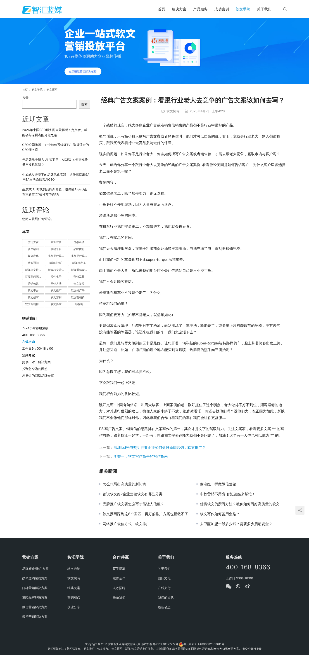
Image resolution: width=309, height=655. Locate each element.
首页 (161, 9)
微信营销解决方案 (35, 607)
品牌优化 (79, 249)
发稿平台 (56, 249)
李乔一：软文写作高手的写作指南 (141, 456)
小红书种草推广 (57, 255)
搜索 (25, 98)
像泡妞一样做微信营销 (218, 484)
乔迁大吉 (33, 242)
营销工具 (79, 276)
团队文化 (164, 578)
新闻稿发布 (79, 262)
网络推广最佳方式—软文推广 (126, 524)
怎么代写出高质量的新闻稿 (124, 484)
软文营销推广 (33, 304)
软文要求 (56, 304)
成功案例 (221, 9)
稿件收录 (56, 276)
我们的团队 (166, 597)
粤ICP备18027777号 (165, 644)
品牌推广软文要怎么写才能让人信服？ (133, 504)
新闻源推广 (56, 262)
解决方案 (179, 9)
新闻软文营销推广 (57, 269)
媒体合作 (119, 578)
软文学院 (243, 9)
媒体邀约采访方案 (35, 578)
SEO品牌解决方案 (35, 597)
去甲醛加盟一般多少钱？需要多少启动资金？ (236, 524)
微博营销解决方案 (35, 616)
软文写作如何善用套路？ (220, 514)
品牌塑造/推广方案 (35, 569)
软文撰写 (172, 111)
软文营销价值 (79, 297)
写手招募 (119, 569)
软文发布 (102, 648)
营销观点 (73, 597)
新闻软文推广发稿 (34, 269)
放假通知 (33, 262)
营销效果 (33, 283)
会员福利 (33, 249)
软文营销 (56, 297)
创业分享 (73, 607)
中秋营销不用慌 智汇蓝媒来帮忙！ (227, 494)
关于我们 (264, 9)
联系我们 (119, 597)
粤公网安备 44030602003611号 (203, 644)
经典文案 (73, 588)
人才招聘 (119, 588)
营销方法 (56, 283)
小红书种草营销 (80, 255)
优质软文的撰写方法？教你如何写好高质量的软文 (240, 504)
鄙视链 (79, 304)
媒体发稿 (33, 255)
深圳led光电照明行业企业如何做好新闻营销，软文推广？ (160, 447)
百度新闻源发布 (34, 276)
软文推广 (56, 290)
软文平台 (33, 290)
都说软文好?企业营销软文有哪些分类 (132, 494)
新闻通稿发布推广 (80, 269)
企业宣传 (56, 242)
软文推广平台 (79, 290)
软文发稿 (79, 283)
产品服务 (200, 9)
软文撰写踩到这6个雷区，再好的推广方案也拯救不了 (145, 514)
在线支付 (164, 588)
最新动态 (164, 607)
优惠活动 (79, 242)
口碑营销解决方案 (35, 588)
